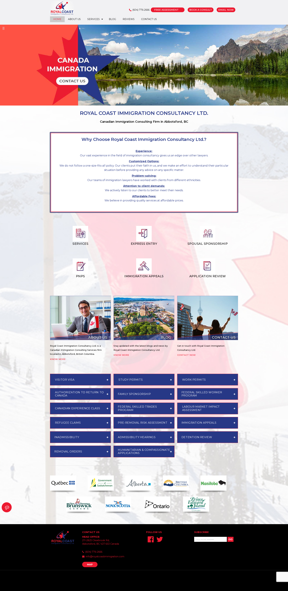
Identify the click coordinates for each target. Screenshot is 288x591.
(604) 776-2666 (141, 9)
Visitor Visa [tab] (64, 379)
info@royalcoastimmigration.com (105, 556)
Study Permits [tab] (130, 379)
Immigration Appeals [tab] (199, 422)
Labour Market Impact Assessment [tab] (201, 408)
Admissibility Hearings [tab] (137, 437)
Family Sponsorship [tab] (134, 394)
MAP (90, 564)
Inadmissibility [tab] (66, 437)
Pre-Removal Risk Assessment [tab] (142, 422)
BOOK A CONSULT (200, 9)
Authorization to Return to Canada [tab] (79, 394)
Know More (58, 359)
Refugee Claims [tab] (68, 422)
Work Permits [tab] (194, 379)
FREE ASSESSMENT (166, 9)
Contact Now (186, 355)
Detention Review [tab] (197, 437)
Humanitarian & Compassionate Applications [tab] (144, 451)
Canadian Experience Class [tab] (77, 408)
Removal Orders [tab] (68, 451)
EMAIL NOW (226, 9)
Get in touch (184, 345)
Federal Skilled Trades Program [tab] (137, 408)
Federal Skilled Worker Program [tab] (202, 394)
